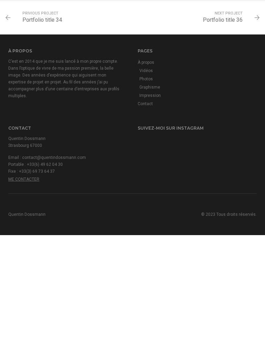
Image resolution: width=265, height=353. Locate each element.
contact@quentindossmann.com (54, 157)
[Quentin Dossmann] (12, 12)
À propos (146, 62)
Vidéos (146, 70)
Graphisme (149, 87)
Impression (150, 95)
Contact (145, 103)
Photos (146, 79)
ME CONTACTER (23, 179)
